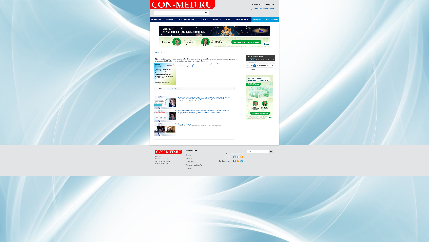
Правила (189, 158)
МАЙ (258, 66)
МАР (251, 66)
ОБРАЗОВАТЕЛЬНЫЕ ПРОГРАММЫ (265, 20)
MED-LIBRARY (156, 20)
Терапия (214, 64)
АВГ (268, 66)
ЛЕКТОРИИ (204, 20)
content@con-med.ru (162, 163)
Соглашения (190, 162)
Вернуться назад (159, 52)
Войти (256, 8)
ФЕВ (248, 66)
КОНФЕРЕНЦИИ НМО (186, 20)
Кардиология (205, 64)
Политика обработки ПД (194, 165)
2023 (252, 59)
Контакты (189, 168)
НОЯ (251, 69)
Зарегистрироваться (267, 9)
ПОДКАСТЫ (217, 20)
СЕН (271, 66)
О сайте (188, 155)
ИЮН (261, 66)
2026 (267, 59)
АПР (254, 66)
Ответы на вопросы (184, 124)
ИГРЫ (228, 20)
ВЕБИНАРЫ (170, 20)
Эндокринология (195, 64)
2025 (262, 59)
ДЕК (254, 69)
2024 (257, 59)
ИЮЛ (264, 66)
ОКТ (248, 69)
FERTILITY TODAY (242, 20)
